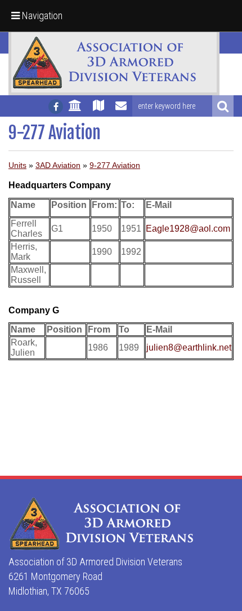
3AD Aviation (57, 165)
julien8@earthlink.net (188, 347)
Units (17, 165)
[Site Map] (98, 110)
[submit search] (223, 106)
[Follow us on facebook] (55, 106)
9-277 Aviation (114, 165)
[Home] (75, 110)
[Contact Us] (121, 110)
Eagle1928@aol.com (188, 228)
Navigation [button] (41, 15)
